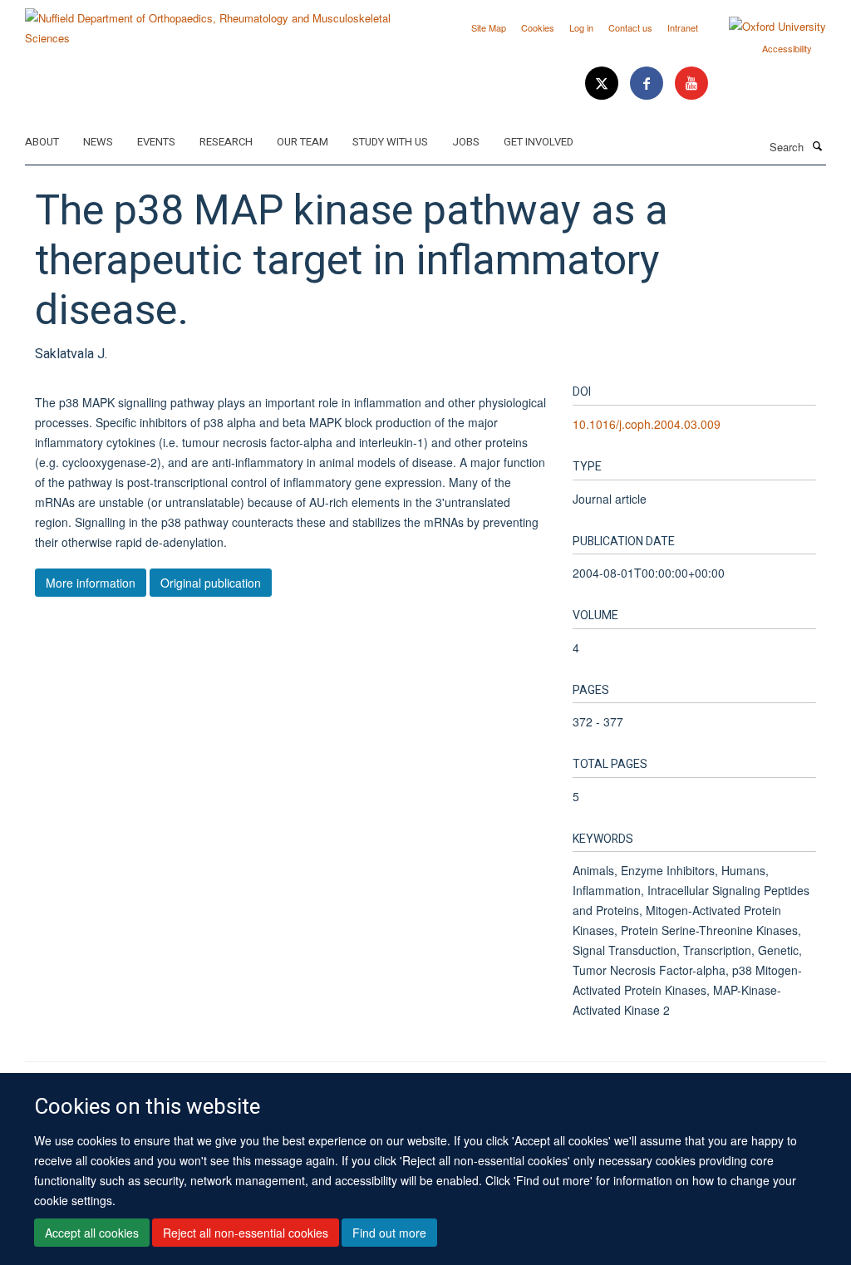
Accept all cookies (92, 1232)
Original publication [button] (210, 582)
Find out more (389, 1232)
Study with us (390, 142)
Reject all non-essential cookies (245, 1232)
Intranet (682, 27)
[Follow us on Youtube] (691, 83)
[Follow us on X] (603, 83)
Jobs (466, 142)
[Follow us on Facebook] (648, 83)
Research (226, 142)
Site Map (488, 27)
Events (156, 142)
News (98, 142)
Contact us (630, 27)
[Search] (817, 145)
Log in (581, 27)
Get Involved (538, 142)
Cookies (537, 27)
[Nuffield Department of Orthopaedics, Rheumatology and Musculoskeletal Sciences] (219, 22)
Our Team (302, 142)
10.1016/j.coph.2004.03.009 (647, 424)
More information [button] (90, 582)
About (42, 142)
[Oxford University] (765, 27)
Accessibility (787, 48)
